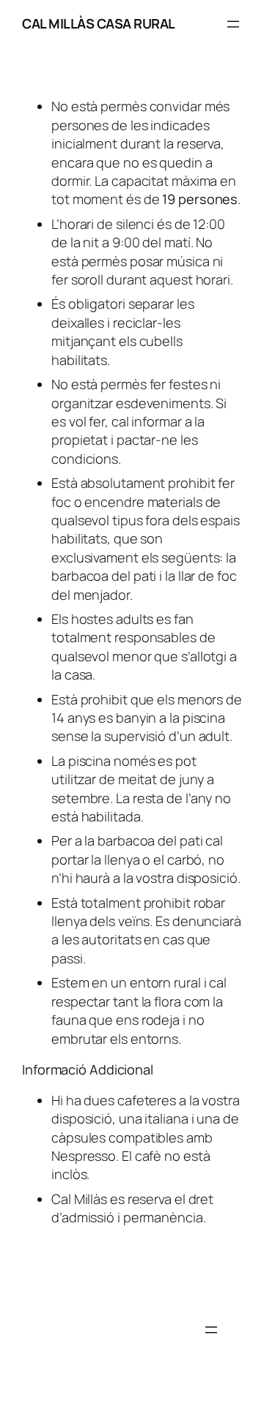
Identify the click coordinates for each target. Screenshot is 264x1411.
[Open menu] (233, 24)
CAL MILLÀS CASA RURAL (98, 23)
